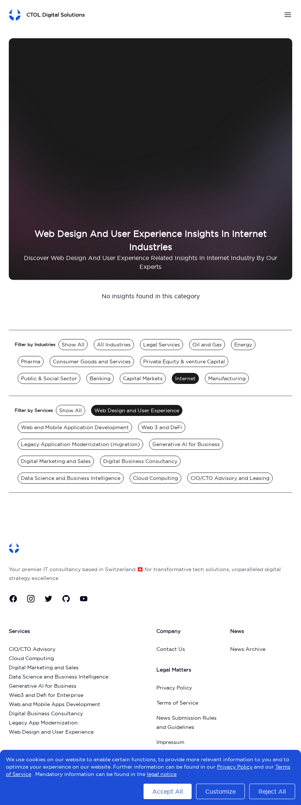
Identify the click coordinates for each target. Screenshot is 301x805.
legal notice (162, 774)
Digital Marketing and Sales (56, 461)
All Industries (114, 344)
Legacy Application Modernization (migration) (80, 444)
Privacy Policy (174, 687)
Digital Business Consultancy (140, 461)
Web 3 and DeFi (161, 427)
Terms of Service (177, 702)
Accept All (167, 791)
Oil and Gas (207, 344)
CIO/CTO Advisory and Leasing (230, 478)
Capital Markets (143, 378)
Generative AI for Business (186, 444)
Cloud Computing (155, 478)
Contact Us (170, 649)
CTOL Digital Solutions (55, 14)
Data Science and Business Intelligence (70, 478)
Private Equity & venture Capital (184, 361)
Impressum (170, 742)
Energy (243, 344)
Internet (185, 378)
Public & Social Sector (49, 378)
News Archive (247, 649)
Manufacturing (227, 378)
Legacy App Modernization (43, 722)
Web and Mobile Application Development (75, 427)
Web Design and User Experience (136, 410)
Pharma (30, 361)
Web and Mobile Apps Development (54, 704)
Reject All (272, 791)
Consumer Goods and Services (92, 361)
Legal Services (161, 344)
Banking (100, 378)
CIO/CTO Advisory (32, 649)
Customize (220, 791)
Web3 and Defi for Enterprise (46, 695)
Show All (73, 344)
